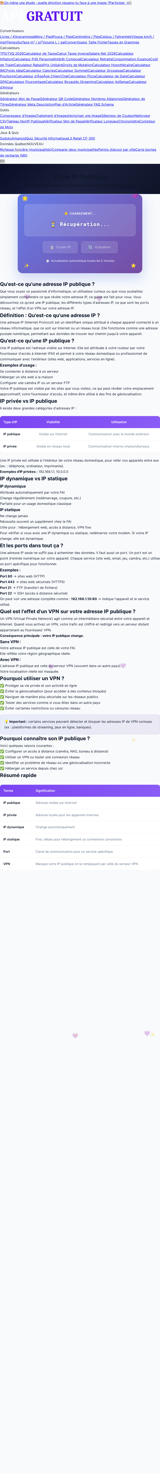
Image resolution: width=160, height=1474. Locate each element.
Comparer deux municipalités (75, 149)
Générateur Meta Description (32, 104)
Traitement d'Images (52, 116)
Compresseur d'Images (18, 116)
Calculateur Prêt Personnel (34, 59)
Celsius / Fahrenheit (115, 37)
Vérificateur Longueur (102, 121)
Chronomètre (129, 121)
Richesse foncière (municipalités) (26, 149)
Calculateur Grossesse (105, 70)
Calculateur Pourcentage (25, 82)
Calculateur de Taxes (40, 53)
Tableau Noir (17, 121)
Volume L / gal (53, 42)
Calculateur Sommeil (71, 70)
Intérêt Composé (68, 59)
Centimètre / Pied (86, 37)
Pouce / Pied (63, 37)
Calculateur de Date (111, 76)
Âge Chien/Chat (55, 76)
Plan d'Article (65, 104)
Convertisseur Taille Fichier (86, 42)
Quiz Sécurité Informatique (47, 138)
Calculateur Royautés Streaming (70, 82)
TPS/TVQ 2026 (12, 53)
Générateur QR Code (56, 99)
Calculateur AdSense (112, 82)
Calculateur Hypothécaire (112, 65)
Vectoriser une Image (84, 116)
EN (2, 161)
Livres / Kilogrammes (16, 37)
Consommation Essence (131, 59)
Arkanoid (19, 138)
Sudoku (6, 138)
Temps (12, 42)
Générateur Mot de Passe (20, 99)
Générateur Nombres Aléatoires (97, 99)
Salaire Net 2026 (102, 53)
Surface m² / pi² (29, 42)
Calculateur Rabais (28, 65)
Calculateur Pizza (82, 76)
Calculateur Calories (39, 70)
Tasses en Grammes (123, 42)
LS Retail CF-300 (81, 138)
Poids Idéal (15, 70)
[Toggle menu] (83, 26)
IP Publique (35, 121)
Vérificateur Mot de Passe (64, 121)
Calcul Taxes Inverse (73, 53)
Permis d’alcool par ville (116, 149)
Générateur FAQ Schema (94, 104)
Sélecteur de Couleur (117, 116)
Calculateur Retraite (96, 59)
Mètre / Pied (43, 37)
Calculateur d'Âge (29, 76)
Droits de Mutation (77, 65)
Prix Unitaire (53, 65)
